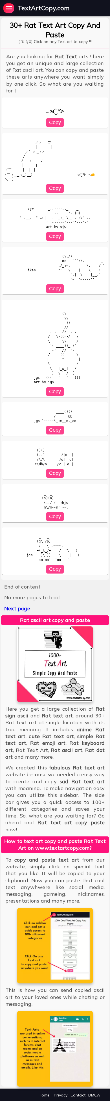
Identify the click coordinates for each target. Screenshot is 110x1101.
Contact (78, 1095)
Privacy (60, 1095)
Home (44, 1095)
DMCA (94, 1095)
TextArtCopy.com (43, 8)
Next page (17, 608)
